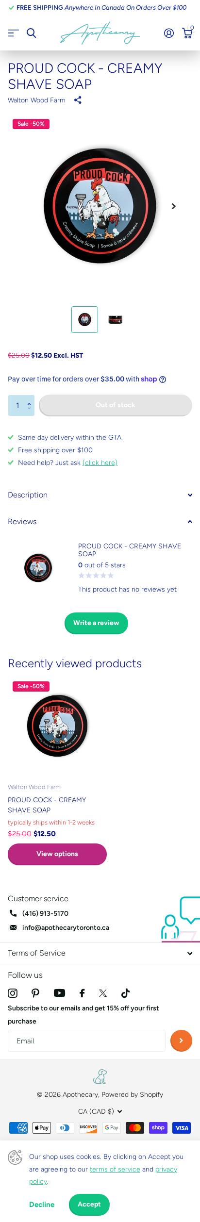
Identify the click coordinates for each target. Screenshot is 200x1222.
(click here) (100, 463)
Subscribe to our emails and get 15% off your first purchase (83, 1014)
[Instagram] (12, 993)
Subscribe (181, 1041)
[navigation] (84, 319)
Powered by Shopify (132, 1094)
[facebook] (82, 993)
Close (100, 953)
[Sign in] (169, 33)
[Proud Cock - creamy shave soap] (57, 726)
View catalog (13, 33)
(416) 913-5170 (45, 913)
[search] (31, 33)
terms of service (115, 1169)
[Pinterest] (35, 993)
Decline (41, 1204)
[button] (31, 397)
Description (28, 494)
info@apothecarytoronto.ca (65, 928)
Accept (89, 1204)
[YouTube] (59, 993)
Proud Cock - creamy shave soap (47, 805)
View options (57, 854)
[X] (103, 993)
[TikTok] (125, 993)
